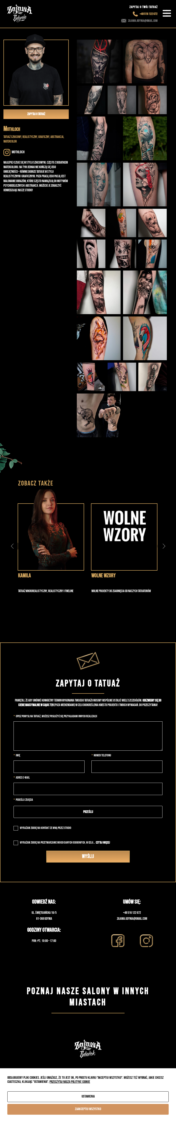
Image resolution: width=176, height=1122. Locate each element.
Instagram (146, 940)
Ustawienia (88, 1096)
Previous (12, 546)
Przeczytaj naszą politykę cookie (70, 1082)
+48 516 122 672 (150, 14)
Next (163, 546)
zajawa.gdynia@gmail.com (143, 21)
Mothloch (18, 152)
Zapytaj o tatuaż (36, 114)
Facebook (117, 940)
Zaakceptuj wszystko (88, 1109)
